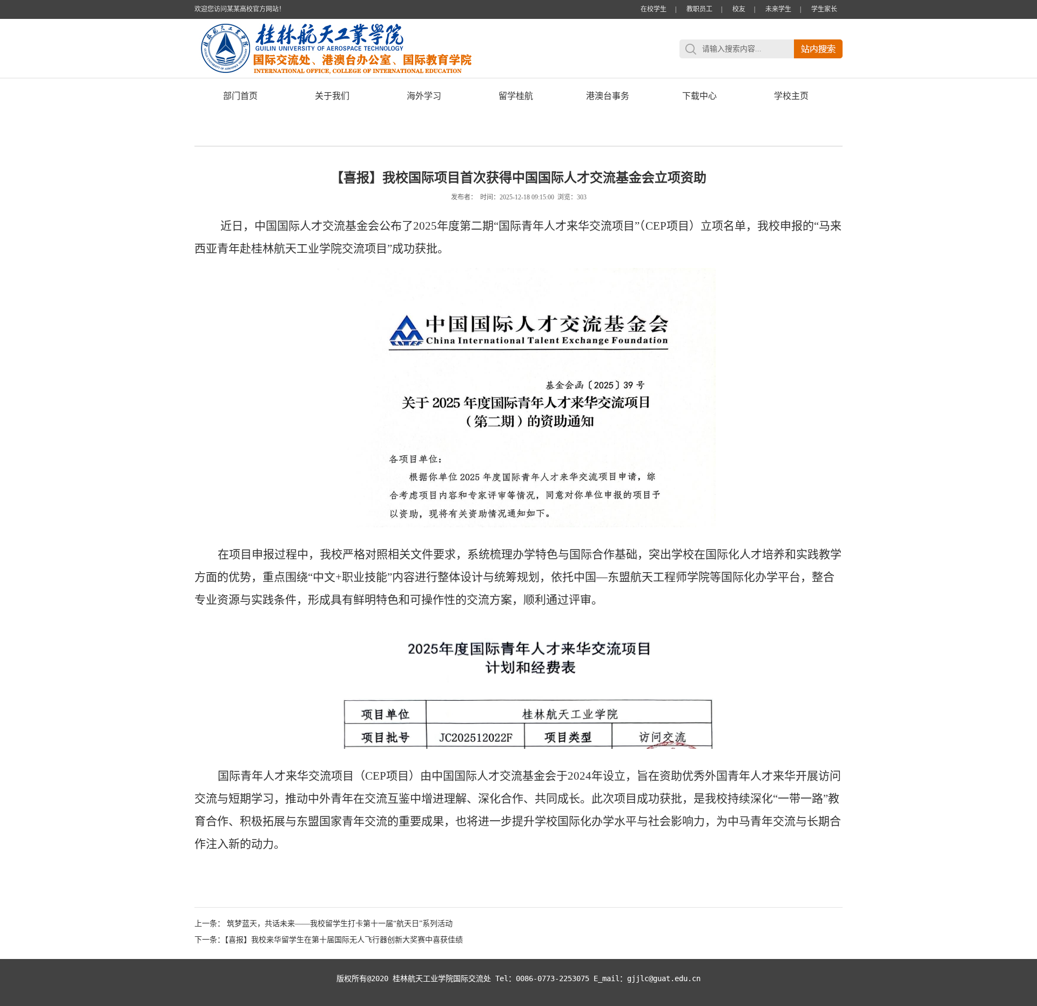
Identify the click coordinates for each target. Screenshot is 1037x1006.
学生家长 (824, 9)
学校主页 (791, 95)
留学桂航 (516, 95)
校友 (738, 9)
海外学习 (424, 95)
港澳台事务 (607, 95)
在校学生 (653, 9)
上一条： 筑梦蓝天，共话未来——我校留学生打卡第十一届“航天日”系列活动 (323, 924)
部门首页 (240, 95)
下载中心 (699, 95)
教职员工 (699, 9)
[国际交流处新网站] (405, 75)
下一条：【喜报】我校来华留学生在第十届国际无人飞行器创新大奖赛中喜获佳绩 (328, 940)
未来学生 (778, 9)
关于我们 (332, 95)
